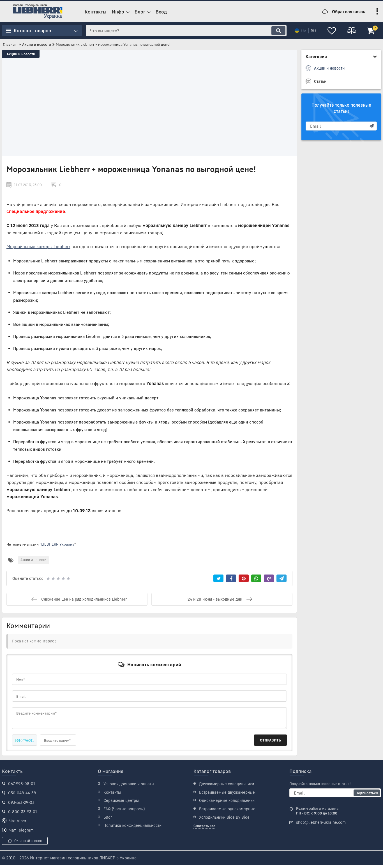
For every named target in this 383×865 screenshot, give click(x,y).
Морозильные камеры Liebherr (38, 246)
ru (313, 30)
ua (303, 30)
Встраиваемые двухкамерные (227, 792)
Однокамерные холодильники (227, 800)
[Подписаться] (371, 126)
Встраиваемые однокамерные (227, 808)
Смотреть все (204, 826)
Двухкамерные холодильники (226, 783)
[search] (278, 30)
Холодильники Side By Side (224, 817)
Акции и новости (20, 54)
